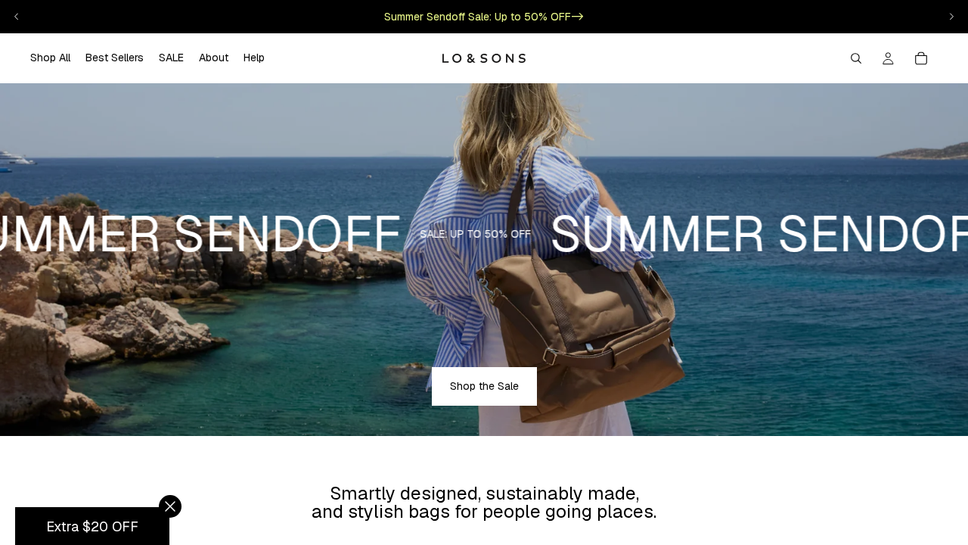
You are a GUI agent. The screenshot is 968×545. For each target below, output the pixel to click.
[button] (92, 526)
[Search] (856, 58)
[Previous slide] (16, 16)
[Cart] (921, 58)
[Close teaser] (170, 506)
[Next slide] (951, 16)
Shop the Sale (484, 386)
